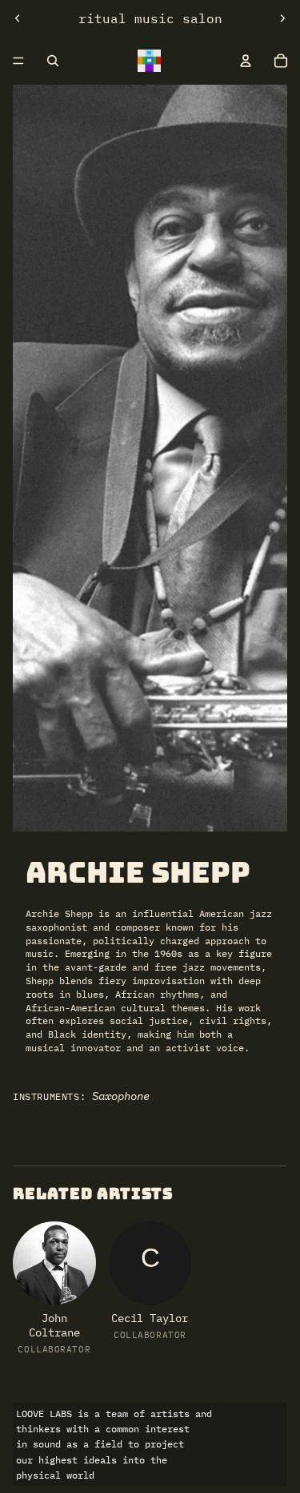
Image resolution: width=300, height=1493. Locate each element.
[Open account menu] (245, 60)
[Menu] (18, 60)
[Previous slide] (17, 18)
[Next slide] (282, 18)
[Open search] (52, 60)
